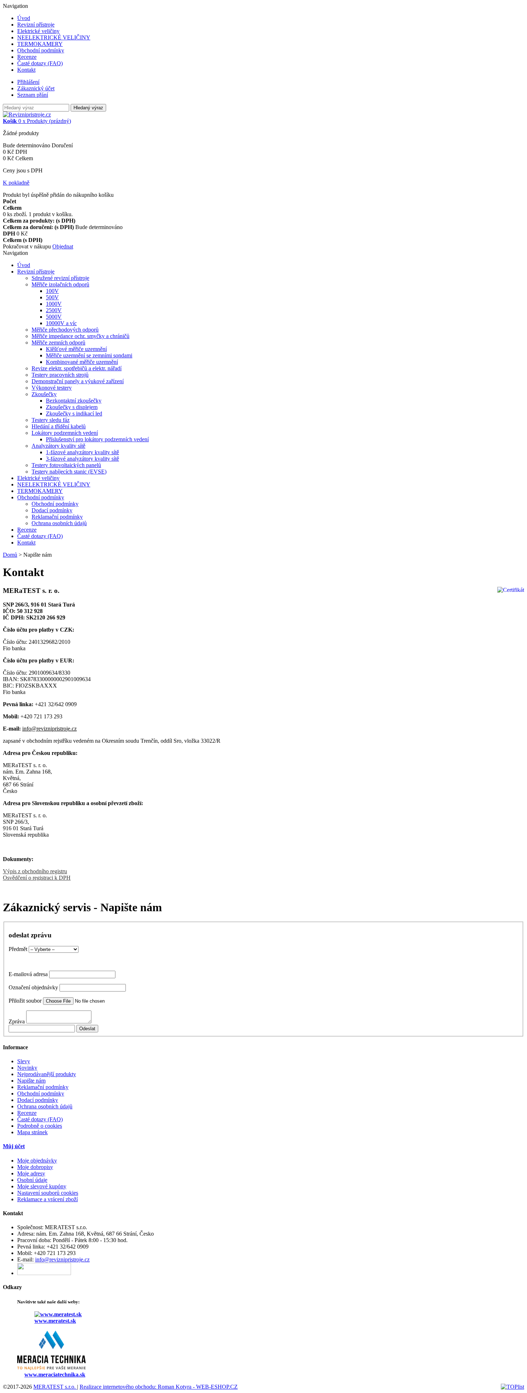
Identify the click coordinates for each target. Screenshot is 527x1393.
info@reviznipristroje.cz (49, 729)
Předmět (18, 949)
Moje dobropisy (35, 1167)
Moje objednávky (37, 1160)
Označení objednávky (33, 987)
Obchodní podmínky (40, 50)
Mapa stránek (32, 1132)
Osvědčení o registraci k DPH (37, 878)
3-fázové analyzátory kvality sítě (82, 459)
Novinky (27, 1068)
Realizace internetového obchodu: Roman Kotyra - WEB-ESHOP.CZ (159, 1387)
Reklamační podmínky (57, 517)
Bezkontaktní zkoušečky (73, 401)
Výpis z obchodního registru (35, 871)
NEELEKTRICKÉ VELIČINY (53, 37)
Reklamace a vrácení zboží (47, 1199)
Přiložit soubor (25, 1001)
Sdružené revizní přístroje (60, 278)
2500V (54, 310)
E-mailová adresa (28, 974)
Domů (10, 555)
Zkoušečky (44, 394)
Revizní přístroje (35, 25)
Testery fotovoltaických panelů (66, 465)
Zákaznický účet (35, 88)
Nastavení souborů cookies (47, 1193)
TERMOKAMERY (40, 44)
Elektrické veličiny (38, 31)
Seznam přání (32, 95)
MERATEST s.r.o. (55, 1387)
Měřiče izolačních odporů (60, 284)
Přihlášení (28, 82)
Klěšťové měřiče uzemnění (76, 349)
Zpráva (17, 1021)
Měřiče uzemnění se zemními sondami (89, 355)
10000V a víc (61, 323)
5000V (54, 317)
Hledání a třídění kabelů (59, 426)
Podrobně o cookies (39, 1126)
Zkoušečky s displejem (72, 407)
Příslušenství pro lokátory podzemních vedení (97, 439)
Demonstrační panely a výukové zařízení (78, 381)
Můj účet (14, 1146)
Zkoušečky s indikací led (74, 413)
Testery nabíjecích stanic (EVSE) (69, 472)
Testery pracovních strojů (60, 375)
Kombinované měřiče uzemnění (82, 362)
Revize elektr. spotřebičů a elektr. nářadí (77, 368)
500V (52, 297)
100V (52, 291)
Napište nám (31, 1081)
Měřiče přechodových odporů (65, 330)
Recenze (27, 57)
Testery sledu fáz (51, 420)
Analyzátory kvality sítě (58, 446)
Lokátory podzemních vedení (65, 433)
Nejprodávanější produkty (46, 1074)
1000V (54, 304)
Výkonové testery (52, 388)
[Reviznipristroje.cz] (27, 114)
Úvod (23, 18)
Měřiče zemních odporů (58, 342)
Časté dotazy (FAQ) (40, 63)
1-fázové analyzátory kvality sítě (82, 452)
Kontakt (26, 70)
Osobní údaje (32, 1180)
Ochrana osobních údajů (59, 523)
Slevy (23, 1061)
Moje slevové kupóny (41, 1186)
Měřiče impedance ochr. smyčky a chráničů (80, 336)
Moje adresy (31, 1173)
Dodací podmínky (52, 510)
